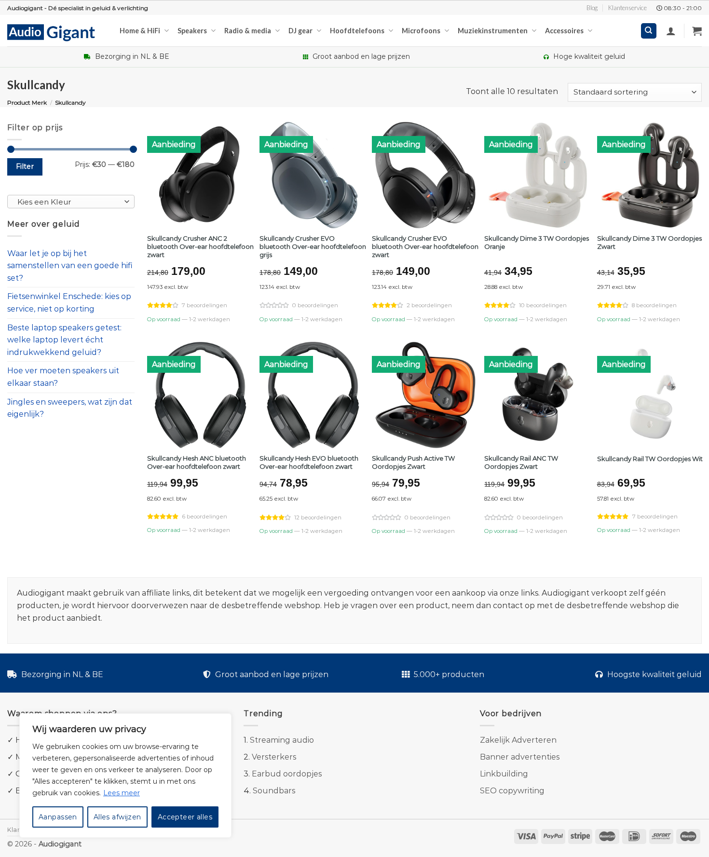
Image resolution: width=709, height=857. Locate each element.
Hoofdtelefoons (357, 31)
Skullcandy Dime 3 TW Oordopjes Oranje (536, 242)
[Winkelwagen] (697, 30)
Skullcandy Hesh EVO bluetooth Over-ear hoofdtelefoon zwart (308, 462)
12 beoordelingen (317, 517)
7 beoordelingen (204, 305)
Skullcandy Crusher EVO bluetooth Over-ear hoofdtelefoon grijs (312, 246)
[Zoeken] (649, 31)
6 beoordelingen (204, 516)
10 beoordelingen (543, 305)
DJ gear (300, 31)
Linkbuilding (504, 773)
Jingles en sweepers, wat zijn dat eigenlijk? (69, 408)
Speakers (192, 31)
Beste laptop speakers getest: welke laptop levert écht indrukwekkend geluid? (64, 340)
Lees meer (121, 793)
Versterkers (274, 757)
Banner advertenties (519, 757)
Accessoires (564, 31)
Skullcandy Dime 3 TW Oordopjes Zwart (649, 242)
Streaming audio (282, 740)
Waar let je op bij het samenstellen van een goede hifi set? (70, 266)
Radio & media (247, 31)
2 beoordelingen (429, 305)
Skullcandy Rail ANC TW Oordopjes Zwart (521, 462)
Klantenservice (627, 8)
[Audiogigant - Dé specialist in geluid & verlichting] (56, 32)
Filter (25, 166)
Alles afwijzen (117, 817)
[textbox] (69, 202)
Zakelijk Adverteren (518, 740)
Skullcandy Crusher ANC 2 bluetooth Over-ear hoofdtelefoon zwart (200, 246)
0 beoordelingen (315, 305)
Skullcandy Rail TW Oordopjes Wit (650, 459)
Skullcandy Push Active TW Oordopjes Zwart (413, 462)
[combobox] (71, 201)
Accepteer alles (185, 817)
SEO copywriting (512, 790)
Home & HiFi (140, 31)
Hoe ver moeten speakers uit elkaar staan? (63, 377)
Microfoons (421, 31)
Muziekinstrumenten (493, 31)
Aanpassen (58, 817)
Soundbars (274, 790)
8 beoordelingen (654, 305)
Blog (592, 8)
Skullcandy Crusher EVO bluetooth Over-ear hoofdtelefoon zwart (425, 246)
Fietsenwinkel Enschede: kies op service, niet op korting (69, 303)
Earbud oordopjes (287, 773)
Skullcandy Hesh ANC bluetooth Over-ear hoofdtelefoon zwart (196, 462)
